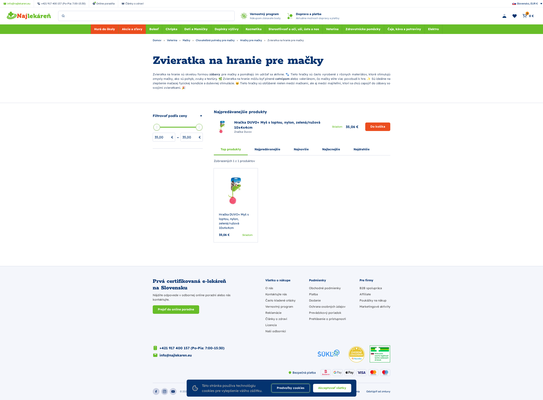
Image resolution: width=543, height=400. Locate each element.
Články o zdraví (276, 319)
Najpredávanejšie (267, 149)
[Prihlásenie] (504, 16)
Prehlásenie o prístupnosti (327, 319)
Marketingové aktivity (375, 306)
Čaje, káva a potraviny (404, 29)
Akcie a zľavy (132, 29)
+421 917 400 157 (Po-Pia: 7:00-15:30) (192, 348)
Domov (157, 40)
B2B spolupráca (371, 288)
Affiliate (365, 294)
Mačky (187, 40)
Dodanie (315, 300)
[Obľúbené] (514, 16)
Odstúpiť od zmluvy (378, 391)
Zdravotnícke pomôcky (363, 29)
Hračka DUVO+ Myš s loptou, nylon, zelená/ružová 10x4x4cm (234, 221)
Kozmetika (254, 29)
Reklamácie (273, 313)
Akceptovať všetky (332, 388)
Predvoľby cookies (290, 388)
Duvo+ (248, 131)
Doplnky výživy (227, 29)
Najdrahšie (361, 149)
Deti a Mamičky (196, 29)
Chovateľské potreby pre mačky (215, 40)
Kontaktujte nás (276, 294)
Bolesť (154, 29)
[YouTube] (173, 391)
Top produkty (231, 149)
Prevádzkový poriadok (325, 313)
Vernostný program (279, 306)
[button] (178, 116)
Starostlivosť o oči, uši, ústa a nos (294, 29)
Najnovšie (301, 149)
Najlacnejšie (331, 149)
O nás (269, 288)
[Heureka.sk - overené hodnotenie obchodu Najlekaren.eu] (356, 354)
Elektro (433, 29)
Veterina (332, 29)
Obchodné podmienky (325, 288)
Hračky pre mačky (251, 40)
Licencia (271, 325)
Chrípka (171, 29)
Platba (313, 294)
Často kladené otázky (280, 300)
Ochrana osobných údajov (327, 306)
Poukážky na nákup (373, 300)
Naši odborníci (275, 331)
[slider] (156, 127)
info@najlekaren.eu (176, 355)
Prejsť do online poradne (176, 309)
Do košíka (377, 126)
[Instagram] (164, 391)
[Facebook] (156, 391)
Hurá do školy (104, 29)
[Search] (63, 16)
